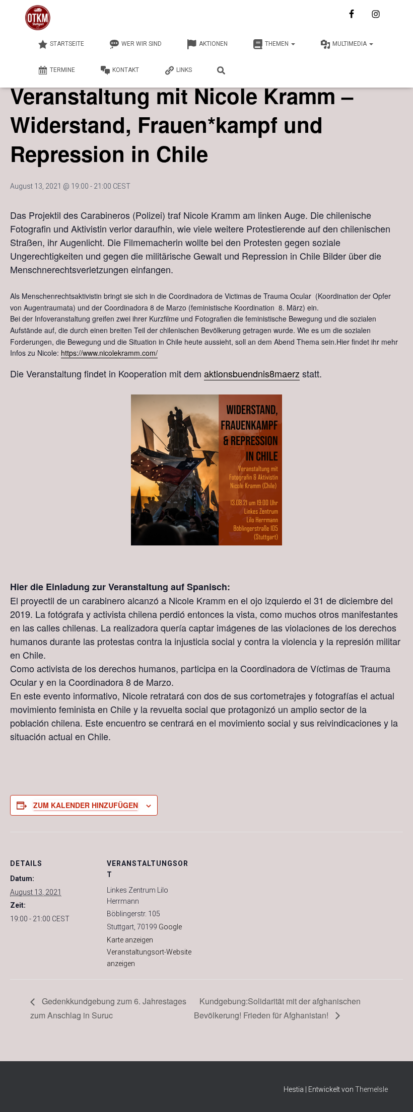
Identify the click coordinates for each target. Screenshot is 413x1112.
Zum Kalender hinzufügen (85, 805)
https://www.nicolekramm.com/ (109, 353)
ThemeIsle (371, 1089)
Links (184, 69)
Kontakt (125, 69)
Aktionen (213, 43)
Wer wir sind (141, 43)
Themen (277, 43)
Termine (62, 69)
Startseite (67, 43)
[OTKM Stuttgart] (38, 17)
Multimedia (350, 43)
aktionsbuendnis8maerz (252, 373)
